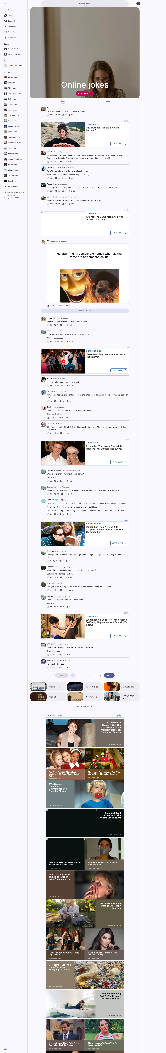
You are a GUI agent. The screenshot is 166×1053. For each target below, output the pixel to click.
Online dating (52, 167)
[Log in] (138, 3)
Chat (49, 423)
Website (50, 644)
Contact (13, 195)
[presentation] (43, 109)
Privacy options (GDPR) (11, 198)
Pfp (48, 241)
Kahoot (49, 378)
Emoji (49, 407)
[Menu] (5, 3)
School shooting (53, 197)
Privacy (6, 195)
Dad (48, 391)
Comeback (51, 152)
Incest (49, 318)
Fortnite (50, 660)
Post (48, 583)
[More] (92, 93)
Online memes (83, 311)
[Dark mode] (5, 1049)
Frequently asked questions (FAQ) (15, 192)
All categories (83, 706)
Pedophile (50, 184)
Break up (50, 551)
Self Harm (50, 500)
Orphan (50, 331)
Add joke (84, 93)
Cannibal (50, 567)
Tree (48, 108)
